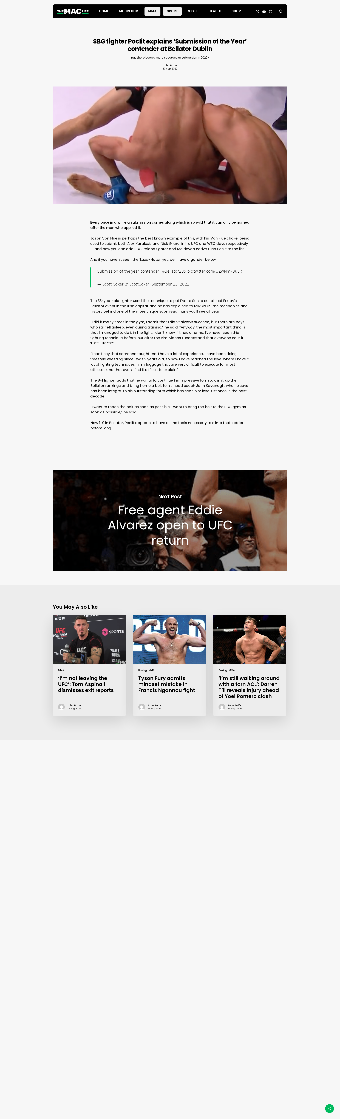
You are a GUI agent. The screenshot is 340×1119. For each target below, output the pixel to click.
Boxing (142, 670)
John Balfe (170, 65)
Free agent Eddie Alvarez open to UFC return (170, 520)
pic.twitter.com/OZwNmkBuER (214, 271)
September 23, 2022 (170, 284)
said (174, 327)
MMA (61, 670)
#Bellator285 (174, 271)
